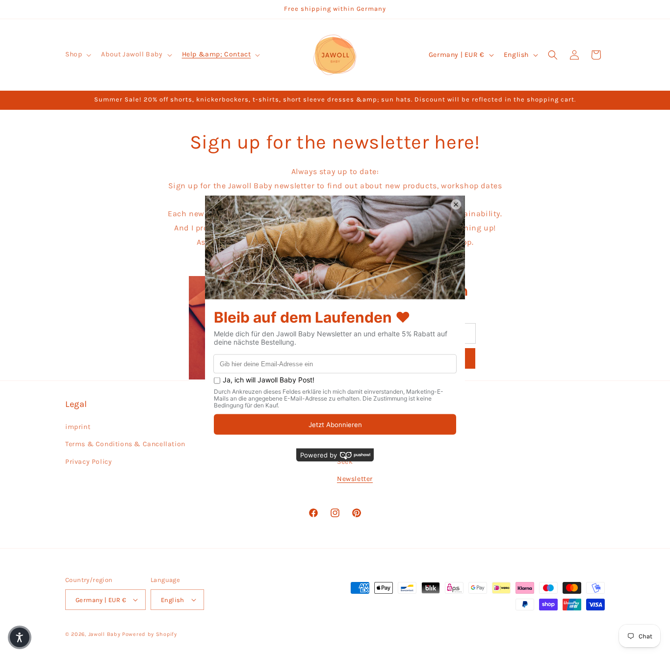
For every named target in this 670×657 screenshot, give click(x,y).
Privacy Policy (88, 461)
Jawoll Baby (104, 634)
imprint (77, 427)
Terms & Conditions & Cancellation (125, 444)
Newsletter (355, 479)
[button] (77, 54)
